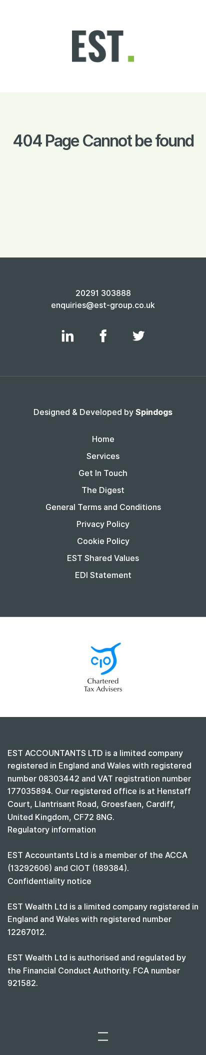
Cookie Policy (103, 541)
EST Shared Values (103, 558)
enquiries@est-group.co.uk (103, 305)
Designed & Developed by (103, 412)
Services (103, 456)
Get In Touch (103, 473)
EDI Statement (103, 575)
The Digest (103, 490)
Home (103, 439)
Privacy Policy (103, 524)
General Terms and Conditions (103, 507)
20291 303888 (103, 293)
